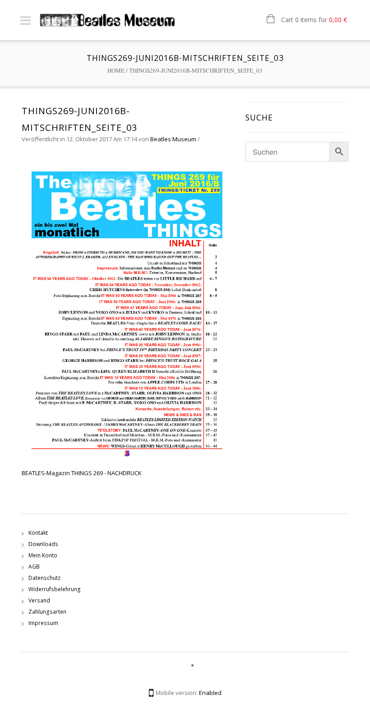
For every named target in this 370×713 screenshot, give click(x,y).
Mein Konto (42, 555)
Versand (39, 600)
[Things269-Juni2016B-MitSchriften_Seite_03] (129, 310)
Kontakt (38, 533)
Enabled (210, 693)
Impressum (43, 623)
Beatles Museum (173, 139)
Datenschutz (44, 578)
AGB (34, 566)
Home (116, 70)
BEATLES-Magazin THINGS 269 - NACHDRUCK (82, 473)
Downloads (43, 544)
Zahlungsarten (47, 612)
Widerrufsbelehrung (54, 589)
